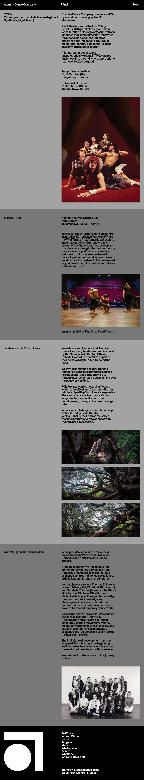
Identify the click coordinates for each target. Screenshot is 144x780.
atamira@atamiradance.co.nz (80, 769)
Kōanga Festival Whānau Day (80, 217)
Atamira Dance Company (20, 4)
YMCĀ (8, 14)
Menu (136, 4)
